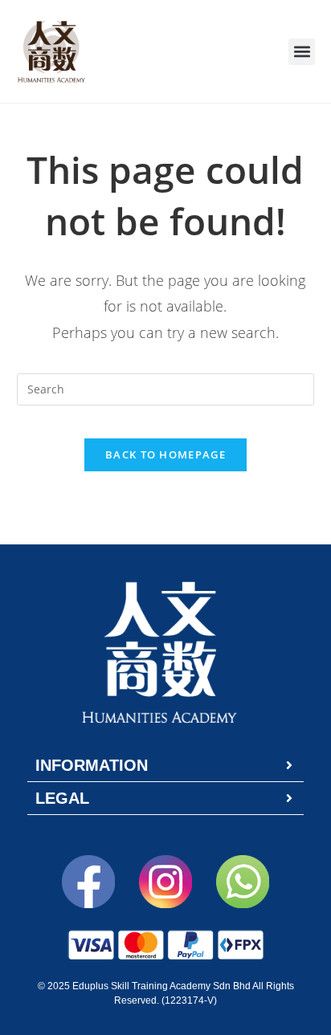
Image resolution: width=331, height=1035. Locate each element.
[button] (301, 52)
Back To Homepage (165, 454)
